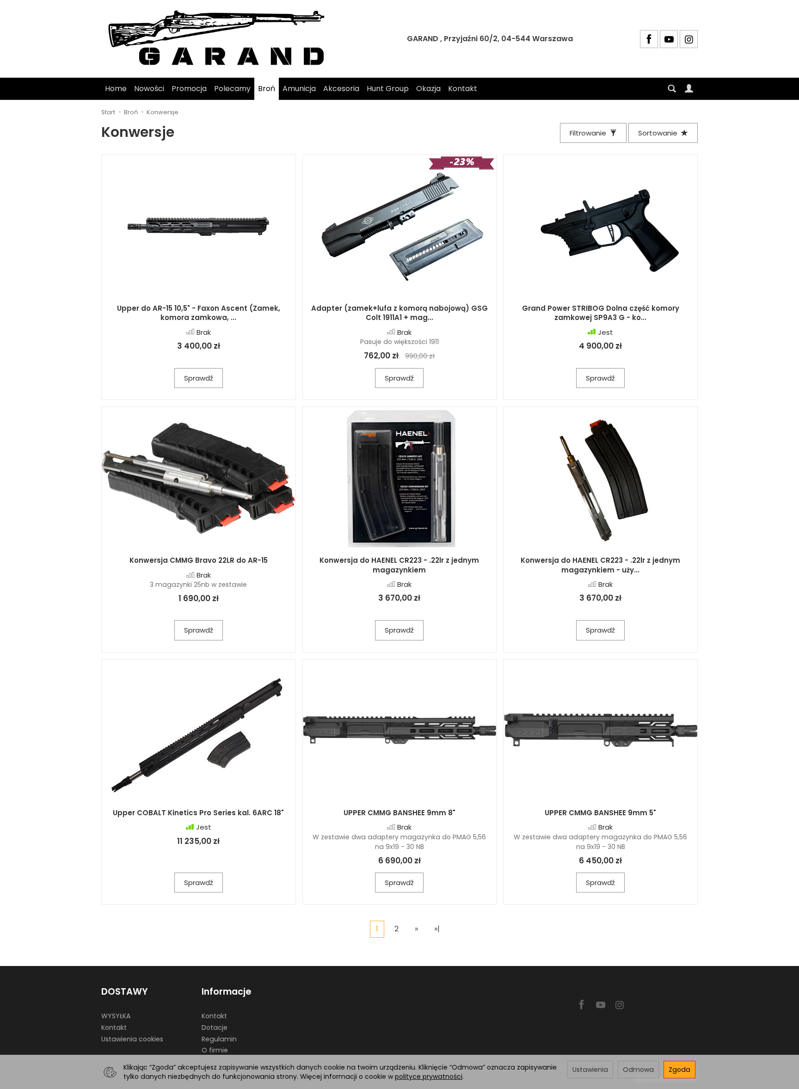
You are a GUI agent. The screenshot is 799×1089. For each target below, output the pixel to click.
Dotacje (214, 1027)
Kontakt (462, 88)
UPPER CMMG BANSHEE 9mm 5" (600, 813)
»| (437, 928)
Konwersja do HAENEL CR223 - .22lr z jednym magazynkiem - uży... (600, 564)
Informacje (226, 992)
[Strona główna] (220, 39)
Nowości (149, 88)
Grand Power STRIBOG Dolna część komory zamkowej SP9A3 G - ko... (600, 312)
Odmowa (638, 1069)
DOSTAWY (124, 992)
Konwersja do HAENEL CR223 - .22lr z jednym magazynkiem (399, 564)
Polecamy (232, 88)
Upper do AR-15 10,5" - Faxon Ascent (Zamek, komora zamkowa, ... (198, 312)
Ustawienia (590, 1069)
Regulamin (219, 1039)
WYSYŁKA (115, 1016)
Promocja (189, 88)
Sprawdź (198, 378)
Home (116, 88)
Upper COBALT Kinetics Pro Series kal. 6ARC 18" (198, 813)
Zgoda (679, 1069)
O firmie (215, 1050)
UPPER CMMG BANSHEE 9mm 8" (399, 813)
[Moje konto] (689, 89)
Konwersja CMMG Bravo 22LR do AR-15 (198, 560)
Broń (266, 88)
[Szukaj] (672, 89)
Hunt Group (388, 88)
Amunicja (299, 88)
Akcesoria (341, 88)
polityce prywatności (428, 1076)
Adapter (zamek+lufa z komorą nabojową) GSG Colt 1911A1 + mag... (399, 312)
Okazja (428, 88)
